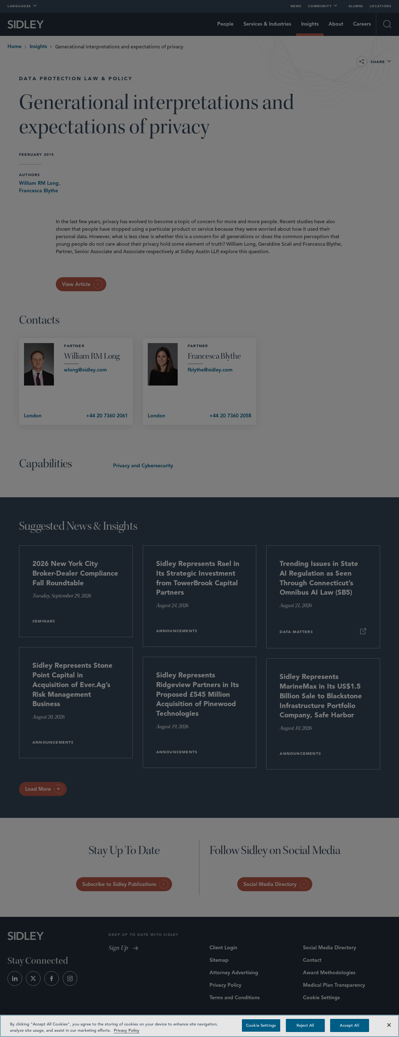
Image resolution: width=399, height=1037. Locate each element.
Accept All (349, 1025)
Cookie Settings (261, 1025)
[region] (199, 1026)
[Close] (389, 1025)
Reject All (305, 1025)
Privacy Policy (126, 1030)
